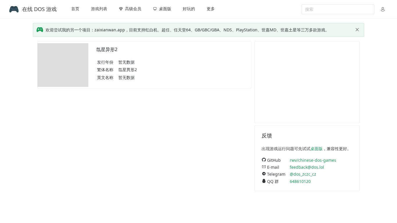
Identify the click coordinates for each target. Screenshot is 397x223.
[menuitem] (75, 9)
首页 (75, 8)
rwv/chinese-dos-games (313, 160)
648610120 (300, 181)
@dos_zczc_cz (303, 174)
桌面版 (316, 148)
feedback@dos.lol (307, 167)
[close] (357, 30)
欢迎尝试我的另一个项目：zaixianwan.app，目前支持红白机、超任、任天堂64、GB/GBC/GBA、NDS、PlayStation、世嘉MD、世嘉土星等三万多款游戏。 (187, 30)
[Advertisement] (307, 82)
